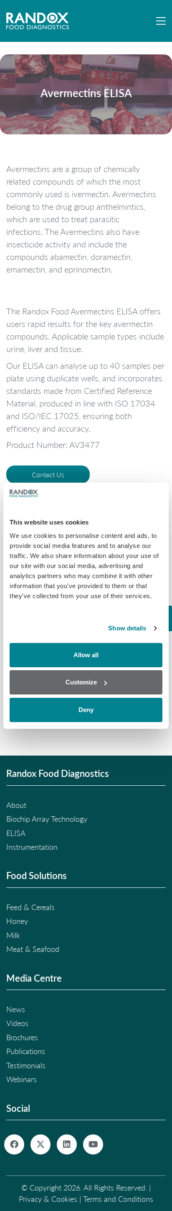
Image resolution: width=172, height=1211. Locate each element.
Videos (17, 1023)
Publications (25, 1051)
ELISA (15, 833)
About (16, 805)
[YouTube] (93, 1144)
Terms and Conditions (118, 1199)
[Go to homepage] (37, 21)
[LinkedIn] (67, 1144)
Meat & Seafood (32, 949)
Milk (13, 935)
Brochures (22, 1037)
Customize (81, 682)
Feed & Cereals (30, 907)
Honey (17, 921)
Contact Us (48, 474)
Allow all (86, 654)
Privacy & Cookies (48, 1199)
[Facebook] (14, 1144)
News (15, 1009)
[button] (161, 21)
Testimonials (26, 1065)
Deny (86, 709)
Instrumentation (32, 847)
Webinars (21, 1079)
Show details (127, 628)
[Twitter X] (40, 1144)
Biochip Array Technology (46, 819)
